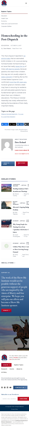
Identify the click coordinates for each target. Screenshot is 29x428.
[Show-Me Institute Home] (4, 3)
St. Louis (20, 114)
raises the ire (20, 66)
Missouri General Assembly (9, 114)
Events (12, 369)
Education (4, 16)
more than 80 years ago (18, 82)
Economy (4, 21)
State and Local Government (9, 23)
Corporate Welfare (6, 26)
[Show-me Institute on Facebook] (2, 387)
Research (4, 369)
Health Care (4, 18)
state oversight (6, 77)
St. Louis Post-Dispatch (8, 116)
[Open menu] (26, 3)
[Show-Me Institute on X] (4, 387)
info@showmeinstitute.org (21, 420)
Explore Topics (18, 365)
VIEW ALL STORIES (7, 263)
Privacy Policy (14, 409)
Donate (5, 310)
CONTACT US (19, 387)
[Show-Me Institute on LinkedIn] (7, 387)
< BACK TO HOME (6, 163)
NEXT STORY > (21, 163)
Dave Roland (7, 48)
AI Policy (4, 372)
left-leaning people (13, 69)
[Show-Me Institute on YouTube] (10, 387)
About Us (19, 369)
